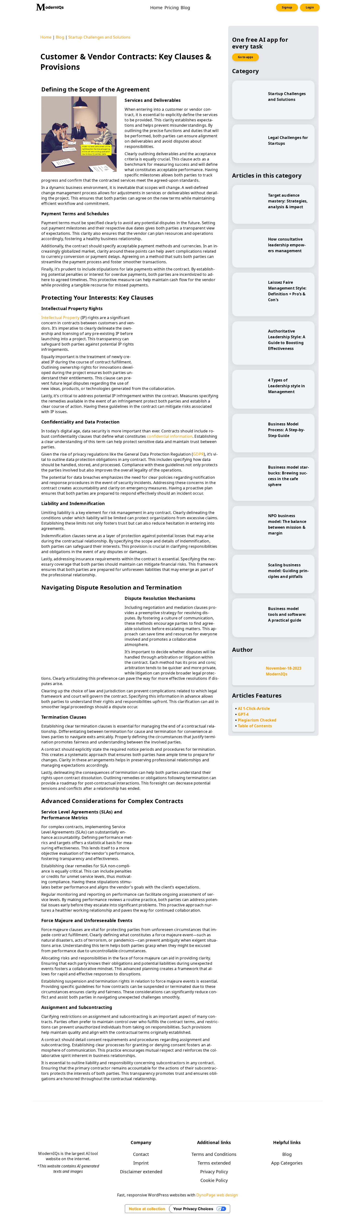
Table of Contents (255, 726)
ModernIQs (276, 674)
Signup (287, 7)
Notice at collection (147, 1208)
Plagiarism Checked (257, 720)
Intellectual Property (60, 317)
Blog (60, 37)
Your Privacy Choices (193, 1208)
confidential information (169, 436)
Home (46, 37)
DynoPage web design (217, 1195)
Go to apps (245, 57)
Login (310, 7)
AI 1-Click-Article (254, 708)
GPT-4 (243, 714)
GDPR (198, 454)
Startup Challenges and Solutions (99, 37)
